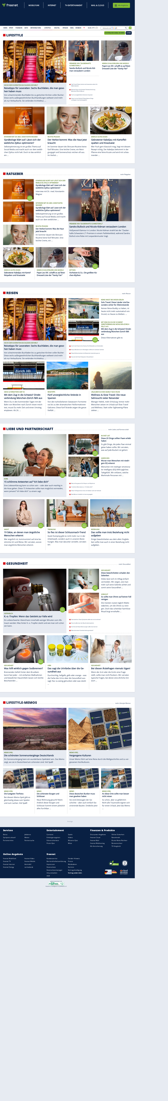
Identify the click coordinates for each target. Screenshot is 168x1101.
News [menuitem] (5, 28)
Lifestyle (14, 35)
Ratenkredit (116, 837)
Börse (5, 835)
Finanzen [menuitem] (18, 28)
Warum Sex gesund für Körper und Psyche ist (83, 483)
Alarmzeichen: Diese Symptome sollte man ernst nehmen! (86, 619)
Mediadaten (72, 864)
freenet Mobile (29, 861)
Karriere (71, 867)
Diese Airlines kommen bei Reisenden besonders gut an (85, 353)
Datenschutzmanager (54, 870)
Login (129, 33)
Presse (70, 861)
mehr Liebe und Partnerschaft (118, 429)
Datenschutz (51, 867)
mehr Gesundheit (125, 564)
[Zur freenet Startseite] (10, 5)
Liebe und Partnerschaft (29, 429)
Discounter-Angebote (98, 835)
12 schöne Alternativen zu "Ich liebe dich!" (82, 487)
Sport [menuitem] (11, 28)
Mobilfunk (34, 5)
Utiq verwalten (52, 873)
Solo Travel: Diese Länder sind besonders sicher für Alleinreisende (84, 85)
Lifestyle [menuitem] (47, 28)
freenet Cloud (95, 837)
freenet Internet (9, 864)
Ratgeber (14, 174)
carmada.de (28, 867)
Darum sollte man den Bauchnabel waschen (82, 623)
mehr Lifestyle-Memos (123, 703)
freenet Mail (94, 840)
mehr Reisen (126, 293)
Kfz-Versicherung (96, 846)
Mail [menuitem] (72, 28)
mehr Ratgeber (125, 174)
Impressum (51, 864)
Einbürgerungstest (53, 837)
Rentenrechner (117, 843)
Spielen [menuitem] (65, 28)
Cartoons (50, 835)
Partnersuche (29, 840)
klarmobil (27, 864)
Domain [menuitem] (78, 28)
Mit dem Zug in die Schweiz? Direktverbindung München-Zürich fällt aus (83, 90)
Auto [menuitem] (26, 28)
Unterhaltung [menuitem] (35, 28)
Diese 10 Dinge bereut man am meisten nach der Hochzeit (86, 490)
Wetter (27, 837)
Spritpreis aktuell (9, 837)
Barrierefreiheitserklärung (56, 861)
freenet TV (7, 861)
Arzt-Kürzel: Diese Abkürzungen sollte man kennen (84, 627)
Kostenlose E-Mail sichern (114, 33)
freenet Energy (8, 867)
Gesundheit (17, 563)
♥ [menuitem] (84, 28)
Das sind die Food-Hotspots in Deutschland (82, 357)
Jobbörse (27, 835)
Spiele (70, 835)
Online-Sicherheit (118, 835)
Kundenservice (52, 858)
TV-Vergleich (116, 846)
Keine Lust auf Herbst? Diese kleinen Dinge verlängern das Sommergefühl (82, 99)
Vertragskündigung (75, 870)
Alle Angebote (123, 5)
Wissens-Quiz (73, 840)
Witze (70, 843)
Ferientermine (8, 840)
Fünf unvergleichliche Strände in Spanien (82, 95)
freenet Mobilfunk (9, 858)
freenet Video (29, 858)
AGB (48, 876)
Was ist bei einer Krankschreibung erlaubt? (82, 630)
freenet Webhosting (97, 843)
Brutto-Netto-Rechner (119, 840)
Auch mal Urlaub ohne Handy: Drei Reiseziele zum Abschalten (87, 346)
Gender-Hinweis (74, 858)
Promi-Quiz (51, 843)
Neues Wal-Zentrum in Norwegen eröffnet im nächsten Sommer (87, 349)
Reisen (12, 293)
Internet (52, 5)
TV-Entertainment (73, 5)
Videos (70, 837)
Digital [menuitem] (57, 28)
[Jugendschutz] (56, 883)
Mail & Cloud (97, 5)
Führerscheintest (53, 840)
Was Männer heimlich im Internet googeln (82, 494)
